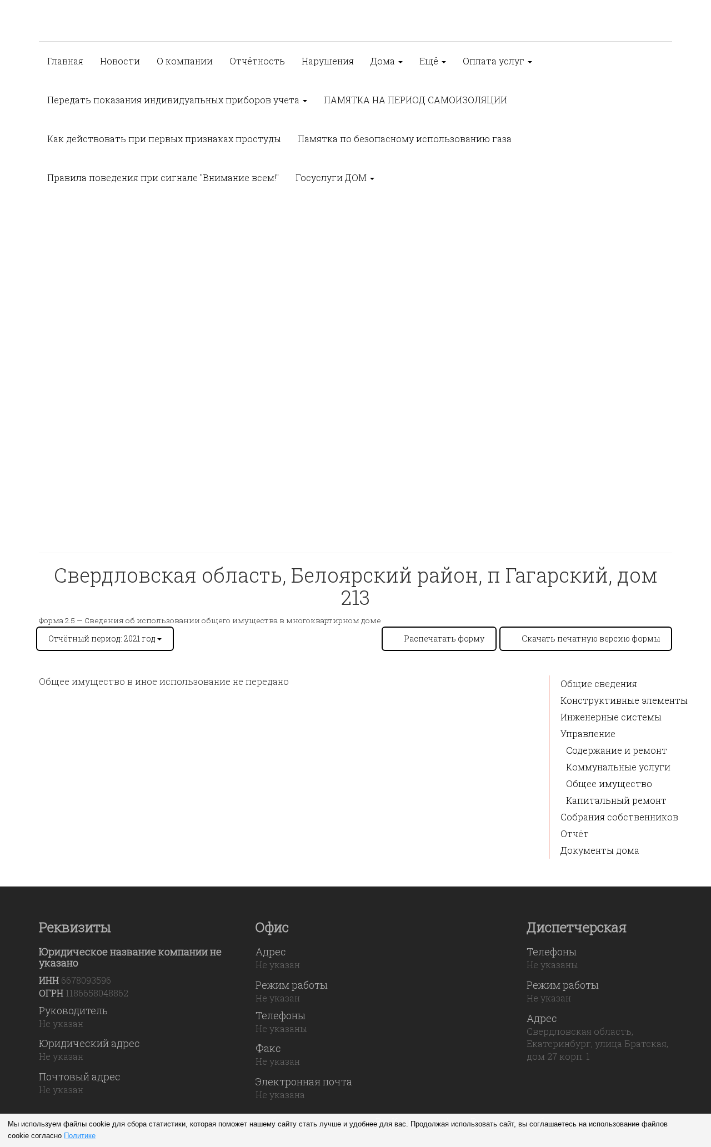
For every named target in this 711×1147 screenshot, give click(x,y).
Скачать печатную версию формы (591, 638)
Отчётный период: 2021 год (102, 638)
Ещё (429, 61)
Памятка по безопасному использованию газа (405, 138)
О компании (185, 61)
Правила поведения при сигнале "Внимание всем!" (163, 177)
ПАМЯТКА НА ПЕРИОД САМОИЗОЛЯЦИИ (415, 100)
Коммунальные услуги (618, 767)
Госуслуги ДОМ (332, 177)
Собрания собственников (619, 817)
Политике (80, 1135)
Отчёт (574, 833)
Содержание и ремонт (616, 750)
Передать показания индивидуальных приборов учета (174, 100)
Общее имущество (609, 783)
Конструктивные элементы (624, 700)
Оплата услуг (495, 61)
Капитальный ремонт (616, 800)
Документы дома (599, 850)
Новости (120, 61)
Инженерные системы (611, 717)
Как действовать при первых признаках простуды (164, 138)
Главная (65, 61)
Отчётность (257, 61)
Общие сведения (598, 683)
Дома (383, 61)
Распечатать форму (444, 638)
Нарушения (328, 61)
